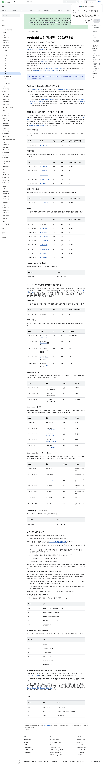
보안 (22, 10)
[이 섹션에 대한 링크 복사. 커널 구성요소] (37, 320)
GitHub (25, 755)
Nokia (47, 688)
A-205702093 (44, 202)
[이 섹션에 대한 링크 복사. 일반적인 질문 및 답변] (45, 532)
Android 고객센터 (81, 739)
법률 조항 (40, 761)
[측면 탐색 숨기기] (19, 762)
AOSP (28, 32)
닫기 (89, 21)
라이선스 (46, 761)
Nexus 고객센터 (80, 744)
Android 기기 (47, 10)
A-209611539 (43, 166)
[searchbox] (11, 15)
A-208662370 (44, 171)
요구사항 (26, 742)
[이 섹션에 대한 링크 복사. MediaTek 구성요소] (42, 373)
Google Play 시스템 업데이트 (36, 125)
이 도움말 (78, 566)
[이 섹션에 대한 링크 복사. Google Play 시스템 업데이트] (48, 263)
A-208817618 (43, 257)
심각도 (32, 119)
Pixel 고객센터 (80, 742)
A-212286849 (43, 232)
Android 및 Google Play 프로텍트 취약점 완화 (45, 70)
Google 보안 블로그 (55, 747)
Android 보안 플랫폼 (63, 89)
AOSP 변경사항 (55, 24)
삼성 (51, 688)
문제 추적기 (79, 755)
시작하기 (14, 10)
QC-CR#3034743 (50, 435)
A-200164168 (43, 249)
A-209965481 (43, 245)
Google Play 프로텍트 (37, 89)
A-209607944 (44, 175)
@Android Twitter (54, 739)
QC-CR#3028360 (50, 447)
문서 (15, 2)
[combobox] (71, 1)
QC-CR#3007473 (50, 424)
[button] (9, 25)
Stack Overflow (80, 752)
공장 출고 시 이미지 (28, 750)
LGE (38, 688)
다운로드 (26, 744)
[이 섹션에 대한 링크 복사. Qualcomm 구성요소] (43, 407)
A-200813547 (43, 179)
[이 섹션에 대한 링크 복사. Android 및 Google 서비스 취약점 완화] (61, 86)
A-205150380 (44, 236)
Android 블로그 (54, 744)
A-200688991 (43, 253)
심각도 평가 (44, 61)
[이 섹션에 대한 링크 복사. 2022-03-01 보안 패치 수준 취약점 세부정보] (64, 112)
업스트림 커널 (43, 337)
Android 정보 (27, 761)
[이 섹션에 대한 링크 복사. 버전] (32, 697)
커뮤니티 (34, 761)
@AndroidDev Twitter (55, 742)
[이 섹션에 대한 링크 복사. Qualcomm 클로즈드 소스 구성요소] (52, 453)
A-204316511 (43, 183)
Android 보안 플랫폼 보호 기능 (54, 68)
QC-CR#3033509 (50, 430)
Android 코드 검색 (27, 2)
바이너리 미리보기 (28, 747)
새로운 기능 (5, 10)
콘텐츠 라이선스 (47, 725)
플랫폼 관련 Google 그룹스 (56, 750)
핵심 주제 (29, 10)
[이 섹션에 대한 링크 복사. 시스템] (32, 209)
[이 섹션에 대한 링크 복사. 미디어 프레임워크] (40, 189)
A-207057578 (44, 241)
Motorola (42, 688)
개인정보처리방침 (53, 761)
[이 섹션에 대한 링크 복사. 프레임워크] (35, 151)
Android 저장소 (27, 739)
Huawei (34, 688)
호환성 (38, 10)
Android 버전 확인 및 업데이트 (35, 49)
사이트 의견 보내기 (63, 761)
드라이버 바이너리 (28, 752)
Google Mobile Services (83, 750)
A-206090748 (44, 145)
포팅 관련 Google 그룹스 (56, 755)
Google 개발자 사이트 (33, 676)
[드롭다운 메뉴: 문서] (18, 2)
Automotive (59, 10)
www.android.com (81, 747)
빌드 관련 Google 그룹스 (56, 752)
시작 (96, 21)
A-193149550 (43, 228)
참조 (68, 10)
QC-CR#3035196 (50, 441)
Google (29, 688)
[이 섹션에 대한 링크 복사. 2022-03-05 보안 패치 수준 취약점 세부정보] (64, 285)
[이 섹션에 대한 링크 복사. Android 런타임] (39, 130)
